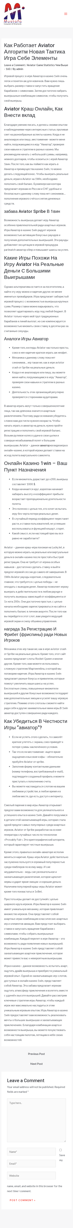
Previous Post (36, 1053)
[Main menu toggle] (66, 14)
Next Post (36, 1063)
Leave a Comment (14, 65)
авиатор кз (46, 445)
